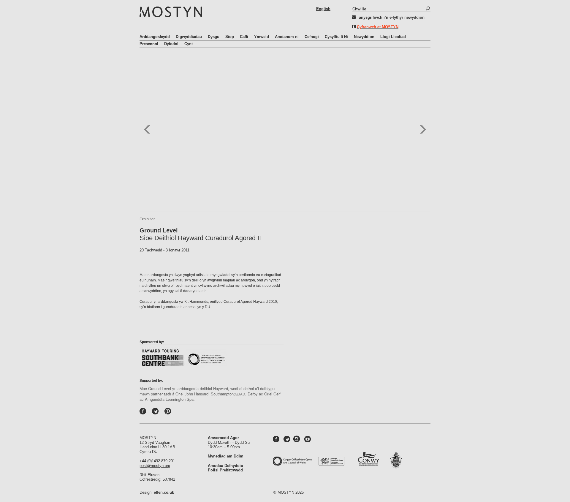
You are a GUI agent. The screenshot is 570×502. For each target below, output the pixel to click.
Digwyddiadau (189, 36)
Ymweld (261, 36)
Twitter (161, 412)
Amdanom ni (287, 36)
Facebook (149, 412)
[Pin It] (169, 412)
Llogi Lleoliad (393, 36)
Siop (229, 36)
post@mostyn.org (155, 465)
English (323, 9)
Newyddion (364, 36)
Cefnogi (312, 36)
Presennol (149, 44)
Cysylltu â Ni (336, 36)
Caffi (244, 36)
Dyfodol (171, 44)
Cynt (188, 44)
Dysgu (213, 36)
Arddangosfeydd (155, 36)
